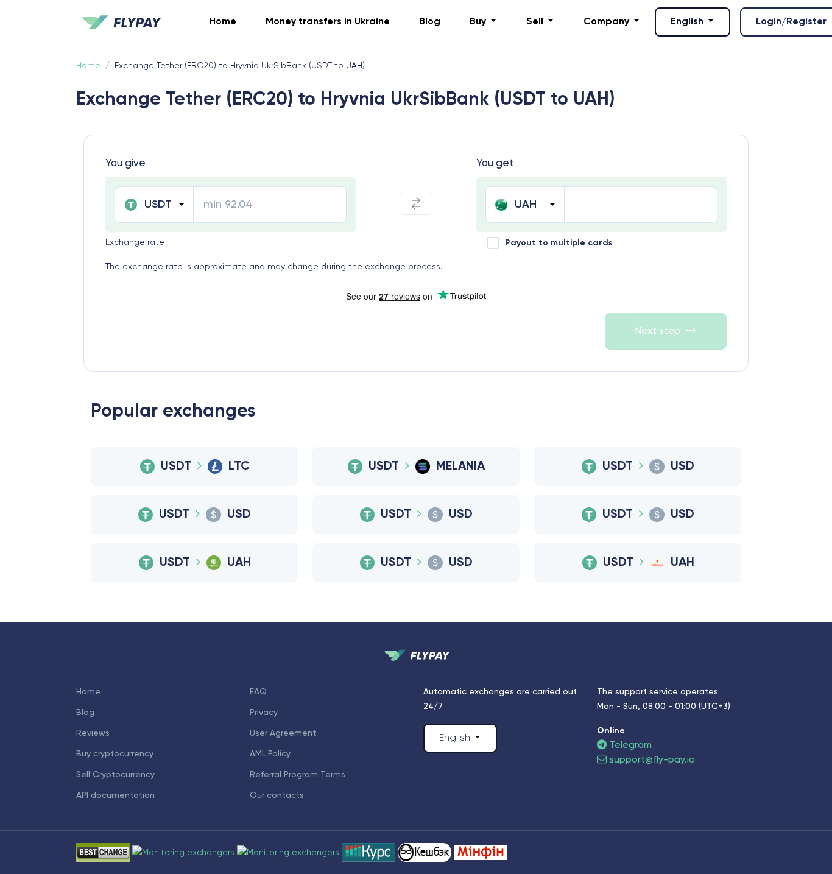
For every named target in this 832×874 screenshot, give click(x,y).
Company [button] (607, 22)
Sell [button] (536, 22)
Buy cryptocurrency (114, 754)
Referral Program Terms (297, 774)
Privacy (264, 712)
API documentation (115, 795)
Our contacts (277, 795)
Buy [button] (479, 22)
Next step (657, 331)
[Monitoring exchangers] (480, 852)
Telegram (629, 745)
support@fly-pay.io (652, 760)
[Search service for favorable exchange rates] (289, 852)
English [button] (688, 22)
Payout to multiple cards (558, 243)
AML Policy (270, 754)
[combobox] (154, 204)
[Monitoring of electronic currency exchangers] (370, 852)
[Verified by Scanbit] (184, 852)
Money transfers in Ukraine (328, 22)
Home (223, 22)
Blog (429, 22)
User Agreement (283, 733)
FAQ (258, 692)
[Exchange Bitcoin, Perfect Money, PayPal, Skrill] (426, 852)
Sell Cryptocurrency (115, 774)
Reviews (93, 733)
